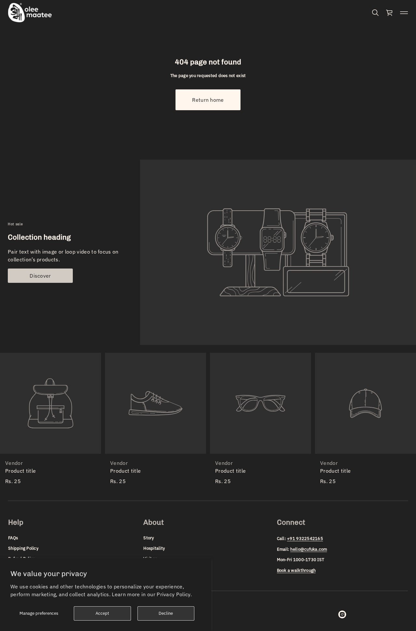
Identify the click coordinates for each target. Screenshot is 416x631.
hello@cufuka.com (308, 549)
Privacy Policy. (174, 594)
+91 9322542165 (305, 538)
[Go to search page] (375, 13)
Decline (166, 613)
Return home (208, 100)
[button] (375, 13)
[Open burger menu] (404, 13)
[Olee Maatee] (30, 12)
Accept (102, 613)
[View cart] (390, 13)
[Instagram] (342, 614)
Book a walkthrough (296, 570)
